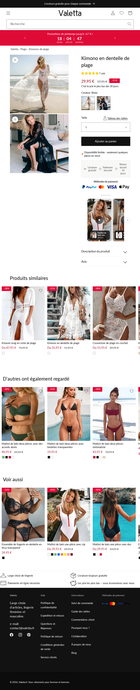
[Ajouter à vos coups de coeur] (41, 290)
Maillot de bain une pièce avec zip (66, 544)
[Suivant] (127, 220)
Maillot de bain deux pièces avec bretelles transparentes (65, 445)
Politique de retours (52, 636)
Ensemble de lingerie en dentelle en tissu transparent (22, 546)
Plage (23, 49)
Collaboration (79, 636)
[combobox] (70, 24)
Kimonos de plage (39, 49)
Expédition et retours (52, 615)
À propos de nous (81, 644)
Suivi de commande (82, 603)
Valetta (14, 49)
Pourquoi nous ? (80, 627)
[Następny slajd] (115, 38)
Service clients (49, 657)
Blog (74, 652)
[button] (8, 13)
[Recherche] (129, 24)
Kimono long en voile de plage (19, 342)
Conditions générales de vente (52, 647)
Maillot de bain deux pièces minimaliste (108, 445)
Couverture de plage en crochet (110, 342)
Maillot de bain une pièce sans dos (112, 544)
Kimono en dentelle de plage (63, 342)
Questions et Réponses (48, 626)
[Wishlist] (121, 13)
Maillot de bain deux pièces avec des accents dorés (22, 445)
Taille (84, 117)
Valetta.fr (23, 682)
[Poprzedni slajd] (25, 38)
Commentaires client (82, 619)
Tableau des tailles (117, 118)
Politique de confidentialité (49, 605)
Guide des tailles (80, 611)
